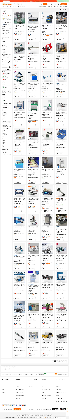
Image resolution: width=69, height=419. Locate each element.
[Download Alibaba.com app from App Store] (55, 409)
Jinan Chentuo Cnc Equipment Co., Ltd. (33, 293)
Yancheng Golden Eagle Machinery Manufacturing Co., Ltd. (19, 290)
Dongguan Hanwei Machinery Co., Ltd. (19, 117)
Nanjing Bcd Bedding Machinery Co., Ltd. (19, 263)
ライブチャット (45, 386)
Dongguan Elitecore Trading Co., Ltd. (61, 61)
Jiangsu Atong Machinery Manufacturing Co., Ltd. (46, 350)
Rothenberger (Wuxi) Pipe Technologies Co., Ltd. (46, 61)
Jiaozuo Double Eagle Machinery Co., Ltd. (61, 205)
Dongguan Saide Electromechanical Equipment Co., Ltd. (33, 262)
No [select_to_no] (7, 369)
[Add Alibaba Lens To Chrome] (17, 409)
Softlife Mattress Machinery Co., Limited (61, 320)
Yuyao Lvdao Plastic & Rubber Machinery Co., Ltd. (18, 31)
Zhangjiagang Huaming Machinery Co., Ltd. (33, 147)
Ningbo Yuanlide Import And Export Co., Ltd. (33, 350)
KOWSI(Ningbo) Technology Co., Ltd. (19, 350)
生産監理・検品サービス (20, 395)
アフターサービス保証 (19, 392)
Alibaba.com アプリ (40, 409)
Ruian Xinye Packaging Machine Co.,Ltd (61, 263)
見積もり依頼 (31, 386)
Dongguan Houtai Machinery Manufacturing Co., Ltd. (18, 233)
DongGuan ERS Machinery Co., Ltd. (47, 117)
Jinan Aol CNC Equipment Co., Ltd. (47, 262)
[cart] (55, 4)
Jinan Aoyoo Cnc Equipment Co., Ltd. (19, 321)
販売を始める (58, 386)
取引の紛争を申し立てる (46, 389)
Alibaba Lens (4, 409)
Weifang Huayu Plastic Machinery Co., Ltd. (61, 174)
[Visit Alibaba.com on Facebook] (56, 401)
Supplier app (33, 409)
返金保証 (17, 386)
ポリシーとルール (19, 398)
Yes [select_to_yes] (3, 369)
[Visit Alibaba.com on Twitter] (61, 401)
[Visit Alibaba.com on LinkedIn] (59, 401)
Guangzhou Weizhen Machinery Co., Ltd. (19, 90)
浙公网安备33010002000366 (52, 417)
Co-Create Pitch (5, 386)
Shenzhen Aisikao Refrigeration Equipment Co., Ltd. (33, 120)
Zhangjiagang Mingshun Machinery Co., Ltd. (32, 320)
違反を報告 (44, 398)
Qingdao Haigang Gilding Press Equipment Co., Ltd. (33, 61)
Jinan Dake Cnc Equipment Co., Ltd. (61, 31)
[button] (41, 4)
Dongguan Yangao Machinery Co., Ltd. (47, 176)
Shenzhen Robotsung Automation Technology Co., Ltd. (47, 34)
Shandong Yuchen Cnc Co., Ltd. (61, 234)
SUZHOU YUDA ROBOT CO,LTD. (47, 148)
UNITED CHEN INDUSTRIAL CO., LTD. (61, 147)
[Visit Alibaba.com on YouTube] (66, 401)
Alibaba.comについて (6, 379)
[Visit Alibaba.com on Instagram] (64, 401)
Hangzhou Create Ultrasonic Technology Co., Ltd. (32, 233)
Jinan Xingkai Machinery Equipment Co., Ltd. (32, 32)
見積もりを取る (42, 374)
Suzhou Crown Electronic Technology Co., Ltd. (18, 176)
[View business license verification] (44, 417)
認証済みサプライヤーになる (60, 392)
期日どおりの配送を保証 (20, 389)
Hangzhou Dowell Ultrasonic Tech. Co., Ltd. (47, 206)
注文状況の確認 (58, 389)
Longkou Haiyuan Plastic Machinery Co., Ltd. (18, 148)
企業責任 (3, 389)
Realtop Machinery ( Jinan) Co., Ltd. (61, 118)
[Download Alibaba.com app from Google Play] (63, 409)
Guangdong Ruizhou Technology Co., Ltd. (61, 349)
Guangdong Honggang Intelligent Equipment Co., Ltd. (61, 91)
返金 (43, 392)
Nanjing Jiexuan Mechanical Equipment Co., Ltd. (32, 90)
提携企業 (57, 395)
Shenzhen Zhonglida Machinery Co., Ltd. (61, 290)
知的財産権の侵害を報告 (46, 395)
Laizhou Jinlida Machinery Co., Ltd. (47, 320)
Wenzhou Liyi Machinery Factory (47, 90)
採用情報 (3, 392)
